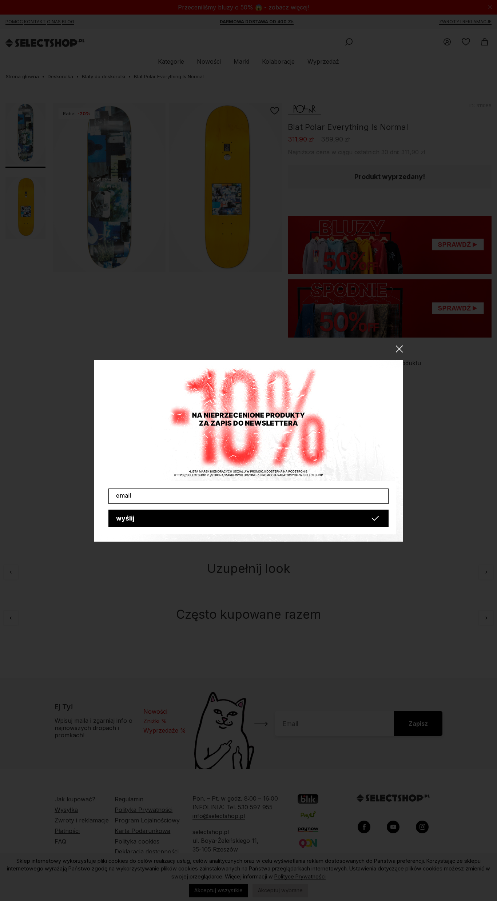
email (123, 495)
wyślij (125, 518)
